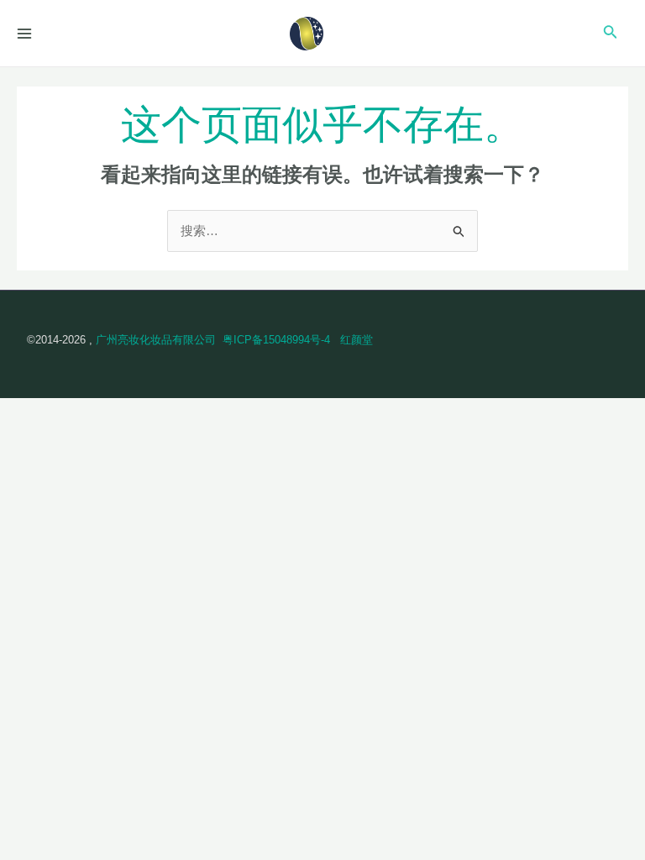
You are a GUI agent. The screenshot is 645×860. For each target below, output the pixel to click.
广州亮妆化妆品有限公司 (156, 339)
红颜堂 (356, 339)
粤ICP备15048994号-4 (276, 339)
